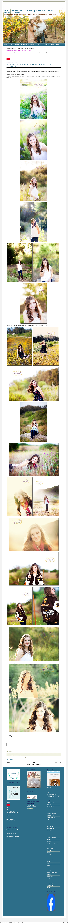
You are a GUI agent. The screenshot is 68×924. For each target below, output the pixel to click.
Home (5, 44)
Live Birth (48, 830)
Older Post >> (58, 762)
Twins (48, 878)
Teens (48, 870)
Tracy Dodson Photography (51, 893)
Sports (48, 865)
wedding (48, 881)
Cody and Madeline (50, 792)
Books (48, 808)
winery (48, 887)
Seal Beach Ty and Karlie (51, 794)
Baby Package (49, 806)
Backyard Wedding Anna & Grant (53, 796)
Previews (48, 852)
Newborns (49, 839)
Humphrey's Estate (50, 828)
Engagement (24, 44)
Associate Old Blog (49, 44)
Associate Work (50, 802)
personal (48, 841)
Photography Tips (50, 846)
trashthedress (49, 876)
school (48, 861)
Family (11, 44)
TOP (67, 922)
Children (48, 811)
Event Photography (50, 817)
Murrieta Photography (51, 837)
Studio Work (49, 867)
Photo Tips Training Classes (52, 843)
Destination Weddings (51, 813)
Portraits (48, 850)
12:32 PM (16, 744)
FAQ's (57, 44)
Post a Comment (10, 759)
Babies (48, 804)
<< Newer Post (9, 762)
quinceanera (49, 859)
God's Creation (49, 826)
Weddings (32, 44)
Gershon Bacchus (50, 824)
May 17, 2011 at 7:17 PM (18, 755)
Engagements (49, 815)
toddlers (48, 874)
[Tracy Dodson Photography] (51, 911)
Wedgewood (49, 885)
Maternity (48, 832)
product (48, 854)
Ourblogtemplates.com (18, 922)
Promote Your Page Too (50, 912)
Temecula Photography (51, 872)
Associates (39, 44)
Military (48, 835)
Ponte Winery (49, 848)
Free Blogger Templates (5, 922)
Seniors (17, 44)
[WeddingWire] (10, 807)
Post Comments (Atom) (36, 764)
